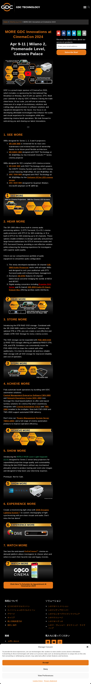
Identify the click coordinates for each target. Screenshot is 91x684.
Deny (45, 669)
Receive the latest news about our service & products (71, 41)
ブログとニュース (16, 22)
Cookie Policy (38, 681)
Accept (46, 663)
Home (6, 22)
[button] (87, 647)
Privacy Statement (50, 681)
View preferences (45, 676)
